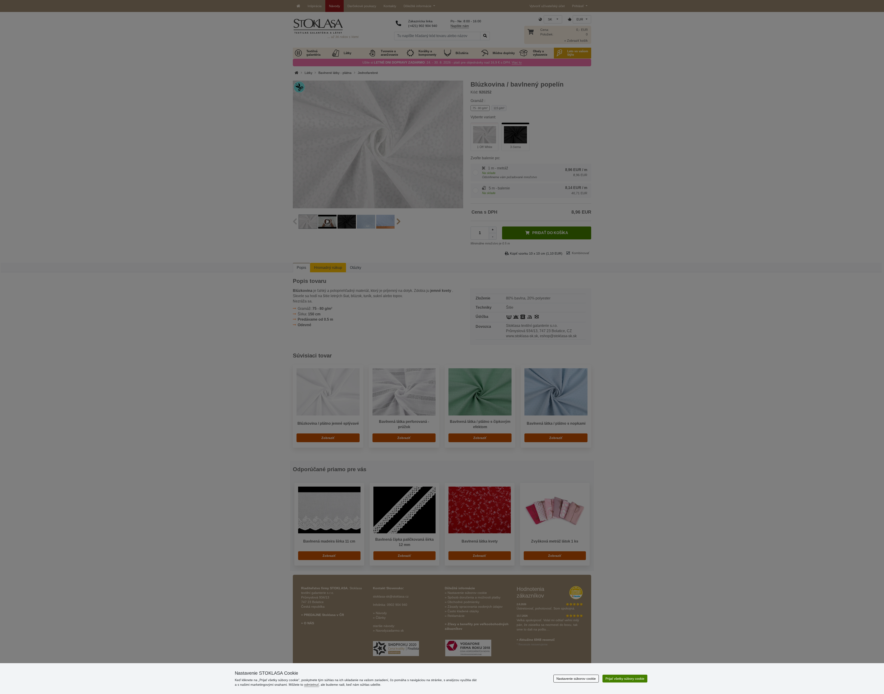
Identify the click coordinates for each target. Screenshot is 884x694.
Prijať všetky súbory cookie (624, 678)
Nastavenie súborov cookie (576, 678)
